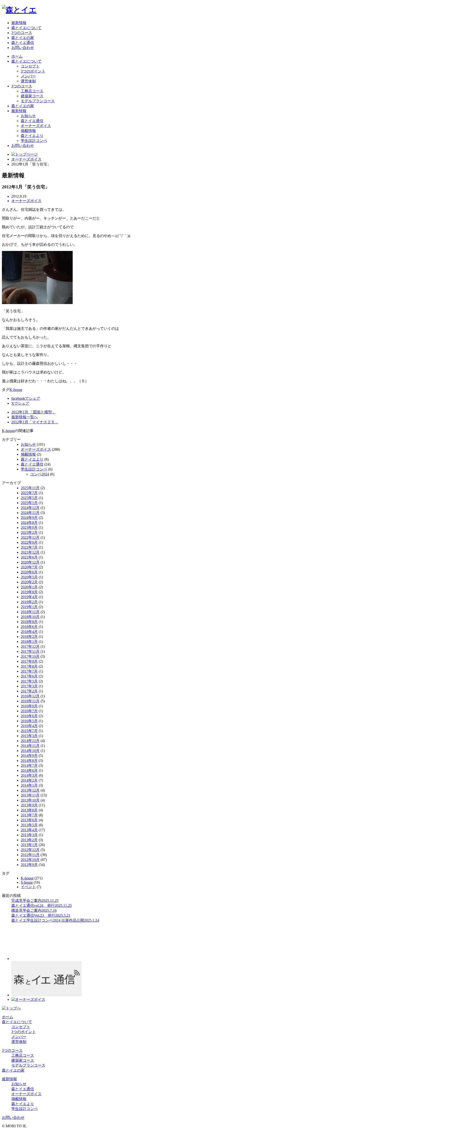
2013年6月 (29, 820)
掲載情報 (28, 131)
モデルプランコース (38, 101)
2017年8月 (29, 666)
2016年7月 (29, 711)
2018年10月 (30, 617)
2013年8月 (29, 810)
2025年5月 (29, 498)
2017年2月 (29, 691)
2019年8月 (29, 592)
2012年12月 (30, 850)
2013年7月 (29, 815)
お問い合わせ (22, 48)
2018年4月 (29, 632)
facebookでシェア (25, 398)
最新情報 (18, 23)
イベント (28, 887)
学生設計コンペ (34, 141)
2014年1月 (29, 785)
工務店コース (32, 91)
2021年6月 (29, 557)
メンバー (28, 76)
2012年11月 (30, 855)
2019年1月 (29, 607)
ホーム (17, 56)
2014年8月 (29, 761)
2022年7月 (29, 547)
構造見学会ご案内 (34, 910)
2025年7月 (29, 493)
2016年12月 (30, 696)
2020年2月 (29, 582)
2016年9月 (29, 706)
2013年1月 (29, 845)
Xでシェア (20, 403)
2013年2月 (29, 840)
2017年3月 (29, 686)
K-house (15, 390)
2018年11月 (30, 612)
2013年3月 (29, 835)
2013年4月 (29, 830)
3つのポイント (33, 71)
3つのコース (21, 33)
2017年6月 (29, 676)
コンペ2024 (39, 474)
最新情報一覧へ (24, 417)
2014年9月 (29, 756)
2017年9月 (29, 661)
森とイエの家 (22, 38)
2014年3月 (29, 775)
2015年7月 (29, 731)
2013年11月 (30, 795)
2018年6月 (29, 627)
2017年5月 (29, 681)
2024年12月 (30, 508)
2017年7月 (29, 671)
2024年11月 (30, 513)
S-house (27, 882)
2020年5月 (29, 577)
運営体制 (28, 81)
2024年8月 (29, 523)
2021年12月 (30, 552)
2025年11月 (30, 488)
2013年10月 (30, 800)
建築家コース (32, 96)
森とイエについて (26, 28)
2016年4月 (29, 726)
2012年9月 (29, 865)
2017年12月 (30, 646)
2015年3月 (29, 736)
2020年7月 (29, 567)
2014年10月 (30, 751)
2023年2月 (29, 532)
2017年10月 (30, 656)
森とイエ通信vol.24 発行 (41, 905)
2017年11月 (30, 651)
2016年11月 (30, 701)
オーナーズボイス (36, 126)
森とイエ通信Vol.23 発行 (40, 915)
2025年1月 (29, 503)
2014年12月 (30, 741)
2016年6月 (29, 716)
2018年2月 (29, 637)
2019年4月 (29, 597)
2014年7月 (29, 765)
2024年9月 (29, 518)
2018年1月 (29, 642)
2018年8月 (29, 622)
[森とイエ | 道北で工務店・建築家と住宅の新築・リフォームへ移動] (24, 154)
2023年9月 (29, 528)
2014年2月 (29, 780)
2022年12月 (30, 537)
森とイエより (32, 136)
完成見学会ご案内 (35, 901)
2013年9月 (29, 805)
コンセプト (30, 66)
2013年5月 (29, 825)
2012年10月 (30, 860)
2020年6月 (29, 572)
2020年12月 (30, 562)
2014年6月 (29, 770)
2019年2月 (29, 602)
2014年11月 (30, 746)
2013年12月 (30, 790)
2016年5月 (29, 721)
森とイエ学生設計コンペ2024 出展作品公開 (55, 920)
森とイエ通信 (22, 43)
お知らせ (28, 116)
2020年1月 (29, 587)
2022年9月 (29, 542)
